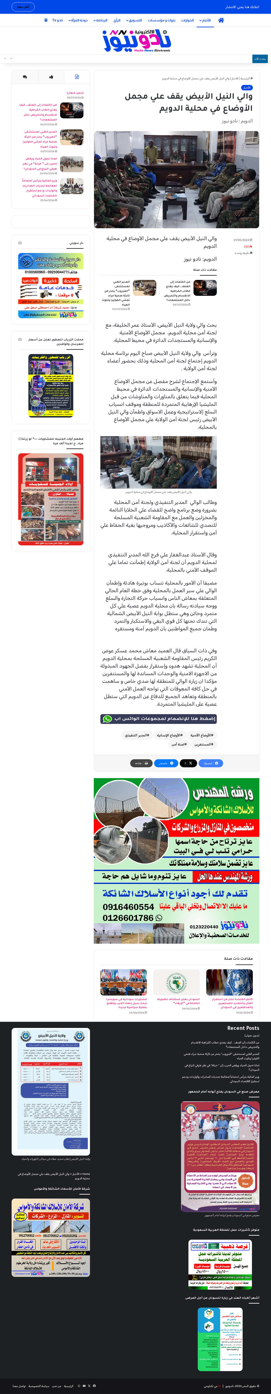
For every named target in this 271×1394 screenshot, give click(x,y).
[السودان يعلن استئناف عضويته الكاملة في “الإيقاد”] (176, 982)
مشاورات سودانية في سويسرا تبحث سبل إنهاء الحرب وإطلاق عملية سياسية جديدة (126, 1003)
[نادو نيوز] (135, 40)
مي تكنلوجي (210, 1386)
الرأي (116, 20)
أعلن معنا (23, 7)
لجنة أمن (178, 744)
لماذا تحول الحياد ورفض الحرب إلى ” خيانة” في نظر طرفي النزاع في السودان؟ (40, 164)
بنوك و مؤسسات (161, 20)
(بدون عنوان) (75, 93)
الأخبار (206, 20)
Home (86, 1173)
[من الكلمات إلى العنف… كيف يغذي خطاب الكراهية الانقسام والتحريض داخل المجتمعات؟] (205, 288)
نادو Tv (57, 20)
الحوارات (187, 20)
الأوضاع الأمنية (201, 735)
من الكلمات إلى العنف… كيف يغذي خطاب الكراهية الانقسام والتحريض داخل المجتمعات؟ (188, 59)
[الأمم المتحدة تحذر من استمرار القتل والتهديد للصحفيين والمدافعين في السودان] (229, 982)
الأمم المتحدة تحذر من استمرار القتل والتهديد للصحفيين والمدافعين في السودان (232, 1003)
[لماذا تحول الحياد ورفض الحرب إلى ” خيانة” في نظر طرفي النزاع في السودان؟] (71, 164)
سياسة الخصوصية (38, 1386)
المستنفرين (203, 744)
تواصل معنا (19, 1386)
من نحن (56, 1386)
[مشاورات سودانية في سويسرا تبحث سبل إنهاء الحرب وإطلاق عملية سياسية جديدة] (123, 982)
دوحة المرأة (79, 20)
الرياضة (101, 20)
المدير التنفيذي (136, 735)
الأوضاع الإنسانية (168, 735)
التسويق (135, 20)
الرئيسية (245, 78)
